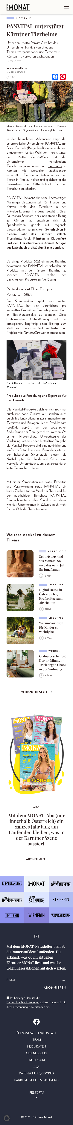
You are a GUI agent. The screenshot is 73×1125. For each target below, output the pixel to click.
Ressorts (36, 1092)
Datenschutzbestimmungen (23, 1002)
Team (36, 1039)
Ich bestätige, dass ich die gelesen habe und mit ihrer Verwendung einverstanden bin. (36, 1002)
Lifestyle (23, 18)
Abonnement (36, 859)
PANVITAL (53, 143)
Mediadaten (36, 1046)
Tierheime (55, 166)
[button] (6, 1118)
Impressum (36, 1060)
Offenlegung (36, 1053)
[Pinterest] (62, 77)
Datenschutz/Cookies (36, 1073)
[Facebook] (55, 77)
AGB (36, 1066)
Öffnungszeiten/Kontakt (36, 1033)
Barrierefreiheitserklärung (36, 1080)
